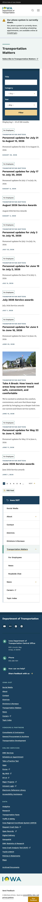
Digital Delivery (8, 835)
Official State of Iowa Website (11, 2)
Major (8, 782)
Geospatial (6, 839)
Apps (4, 765)
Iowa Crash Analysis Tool (15, 848)
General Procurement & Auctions (15, 736)
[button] (33, 899)
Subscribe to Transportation (19, 59)
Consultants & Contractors (13, 732)
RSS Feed (10, 490)
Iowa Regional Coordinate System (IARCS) (19, 823)
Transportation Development (14, 741)
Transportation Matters (11, 708)
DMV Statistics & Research (13, 843)
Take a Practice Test (10, 761)
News (4, 712)
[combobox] (21, 93)
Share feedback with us (19, 673)
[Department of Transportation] (7, 8)
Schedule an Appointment (12, 757)
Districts (6, 700)
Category (9, 88)
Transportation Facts (10, 815)
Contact (5, 696)
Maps (4, 860)
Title (7, 77)
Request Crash (10, 827)
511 (4, 778)
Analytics (6, 806)
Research (6, 811)
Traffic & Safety (8, 819)
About (4, 691)
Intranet (8, 786)
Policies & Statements (11, 856)
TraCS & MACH (8, 852)
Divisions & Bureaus (10, 704)
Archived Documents (10, 867)
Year (7, 99)
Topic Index (7, 720)
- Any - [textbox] (11, 93)
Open (8, 831)
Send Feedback (8, 891)
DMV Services (8, 753)
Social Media (7, 687)
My (5, 773)
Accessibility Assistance (12, 794)
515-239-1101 (13, 661)
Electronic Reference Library (14, 790)
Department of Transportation (8, 12)
